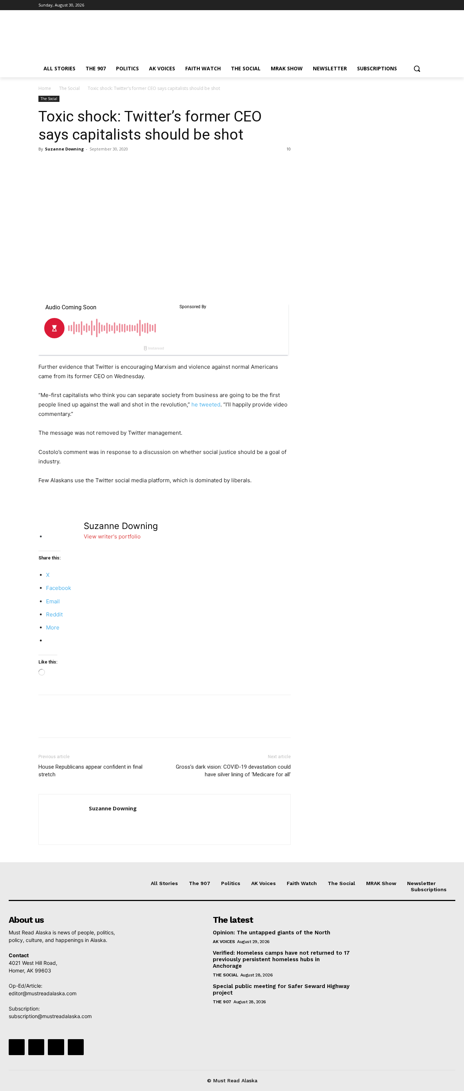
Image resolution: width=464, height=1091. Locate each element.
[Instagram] (391, 5)
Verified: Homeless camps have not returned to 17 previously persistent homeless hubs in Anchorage (281, 959)
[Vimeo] (411, 5)
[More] (112, 165)
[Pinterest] (79, 165)
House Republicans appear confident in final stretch (90, 771)
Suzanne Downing (64, 149)
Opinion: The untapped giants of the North (271, 932)
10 (288, 149)
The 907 (222, 1001)
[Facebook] (381, 5)
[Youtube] (421, 5)
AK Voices (224, 941)
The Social (69, 88)
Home (44, 88)
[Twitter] (401, 5)
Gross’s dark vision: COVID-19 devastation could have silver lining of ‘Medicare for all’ (233, 771)
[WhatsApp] (95, 165)
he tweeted (205, 404)
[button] (417, 68)
